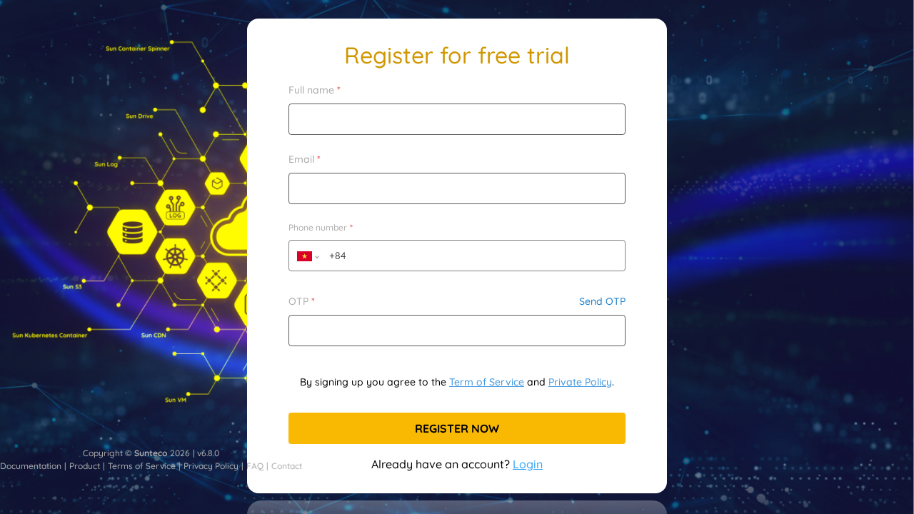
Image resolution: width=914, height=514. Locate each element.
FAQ (254, 465)
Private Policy (580, 382)
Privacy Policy (211, 465)
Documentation (30, 465)
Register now (457, 428)
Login (528, 464)
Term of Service (486, 382)
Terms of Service (142, 465)
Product (84, 465)
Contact (286, 465)
